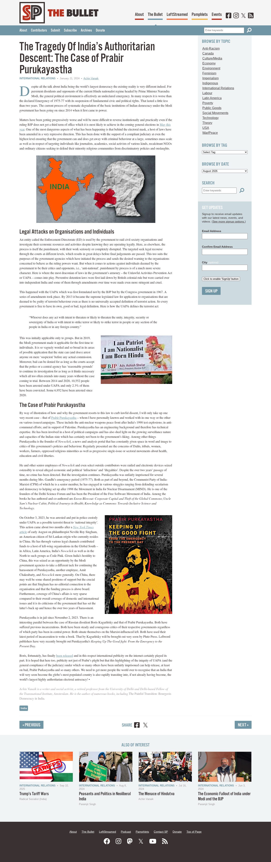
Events (217, 14)
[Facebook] (228, 16)
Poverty (207, 103)
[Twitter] (243, 16)
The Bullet (155, 14)
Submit (55, 30)
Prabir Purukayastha (63, 417)
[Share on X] (145, 726)
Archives (86, 30)
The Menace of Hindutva (156, 794)
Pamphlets (200, 14)
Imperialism (210, 78)
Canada (208, 53)
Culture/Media (212, 58)
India (24, 708)
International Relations (37, 78)
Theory (207, 123)
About (139, 14)
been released (64, 655)
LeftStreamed (177, 14)
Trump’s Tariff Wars (34, 794)
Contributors (39, 30)
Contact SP (161, 831)
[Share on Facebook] (137, 726)
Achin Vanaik (91, 78)
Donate (100, 30)
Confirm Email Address (217, 246)
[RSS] (251, 16)
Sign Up (211, 291)
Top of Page (194, 831)
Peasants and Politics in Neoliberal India (105, 796)
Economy (209, 63)
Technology (210, 118)
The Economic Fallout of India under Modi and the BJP (224, 796)
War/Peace (210, 132)
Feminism (209, 73)
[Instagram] (236, 16)
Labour (207, 93)
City (210, 262)
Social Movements (215, 113)
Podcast (126, 831)
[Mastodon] (130, 841)
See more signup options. (229, 221)
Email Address (211, 231)
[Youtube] (152, 841)
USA (205, 127)
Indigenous (210, 83)
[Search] (249, 30)
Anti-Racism (211, 48)
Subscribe (70, 30)
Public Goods (211, 108)
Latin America (212, 98)
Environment (211, 68)
